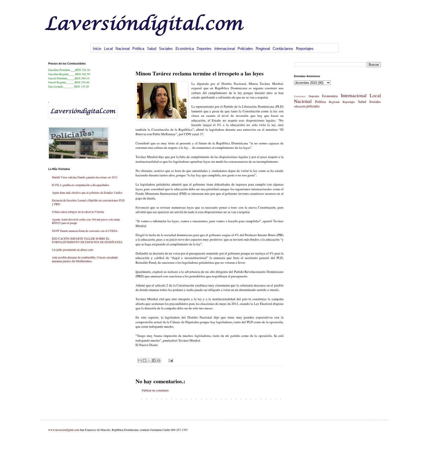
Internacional (224, 48)
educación (300, 106)
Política (138, 48)
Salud (151, 48)
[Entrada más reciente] (137, 398)
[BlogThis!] (144, 360)
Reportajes (305, 48)
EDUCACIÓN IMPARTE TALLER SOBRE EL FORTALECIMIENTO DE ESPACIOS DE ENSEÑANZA (87, 240)
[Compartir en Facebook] (153, 360)
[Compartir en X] (149, 360)
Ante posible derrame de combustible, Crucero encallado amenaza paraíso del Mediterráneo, (85, 259)
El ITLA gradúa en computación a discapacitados (80, 185)
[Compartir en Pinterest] (158, 360)
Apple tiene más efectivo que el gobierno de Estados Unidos (87, 192)
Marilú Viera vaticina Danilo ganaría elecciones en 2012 (84, 177)
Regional (263, 48)
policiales (313, 106)
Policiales (245, 48)
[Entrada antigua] (282, 398)
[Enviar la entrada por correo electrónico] (170, 360)
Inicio (97, 48)
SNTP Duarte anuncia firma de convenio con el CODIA (85, 231)
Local (108, 48)
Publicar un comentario (155, 390)
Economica (330, 96)
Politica (320, 101)
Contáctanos (283, 48)
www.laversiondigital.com (63, 430)
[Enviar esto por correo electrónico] (139, 360)
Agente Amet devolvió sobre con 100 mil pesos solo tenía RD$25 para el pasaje (86, 221)
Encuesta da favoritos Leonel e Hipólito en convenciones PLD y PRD (88, 202)
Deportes (204, 48)
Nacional (122, 48)
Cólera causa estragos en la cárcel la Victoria (78, 212)
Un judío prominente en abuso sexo (72, 250)
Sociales (166, 48)
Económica (185, 48)
